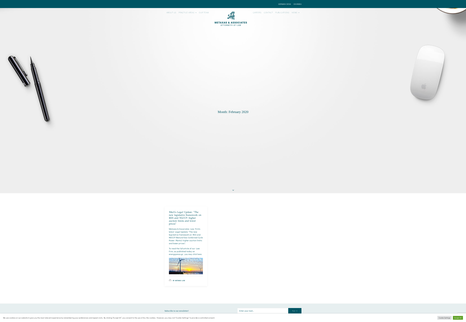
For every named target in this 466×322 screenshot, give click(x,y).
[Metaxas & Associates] (230, 18)
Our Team (204, 12)
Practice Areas (186, 12)
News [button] (294, 12)
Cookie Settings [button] (444, 318)
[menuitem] (285, 4)
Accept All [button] (458, 318)
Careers (257, 12)
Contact (268, 12)
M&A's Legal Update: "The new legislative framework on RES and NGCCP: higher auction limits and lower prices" (185, 218)
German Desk (284, 4)
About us (171, 12)
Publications (282, 12)
